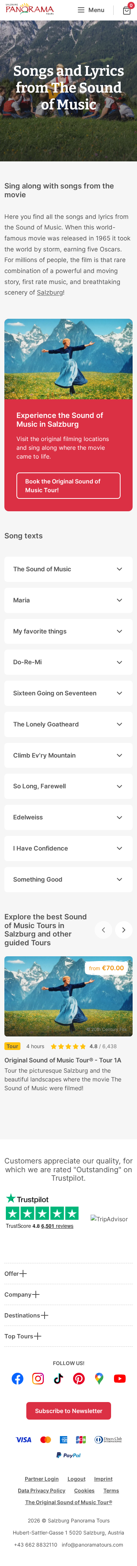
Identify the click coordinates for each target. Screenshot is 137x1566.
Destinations (22, 1315)
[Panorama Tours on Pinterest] (79, 1378)
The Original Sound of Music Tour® (68, 1502)
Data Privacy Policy (41, 1490)
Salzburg (50, 292)
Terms (111, 1490)
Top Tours (18, 1336)
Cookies (84, 1490)
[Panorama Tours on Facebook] (17, 1378)
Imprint (103, 1479)
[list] (68, 1037)
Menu (96, 10)
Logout (76, 1479)
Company (17, 1294)
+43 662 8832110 (35, 1544)
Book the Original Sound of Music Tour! (62, 486)
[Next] (124, 930)
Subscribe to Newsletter (68, 1410)
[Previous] (103, 930)
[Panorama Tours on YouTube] (120, 1378)
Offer (11, 1273)
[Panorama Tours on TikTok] (58, 1378)
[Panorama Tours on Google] (99, 1378)
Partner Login (42, 1479)
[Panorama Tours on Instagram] (38, 1378)
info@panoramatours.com (92, 1544)
